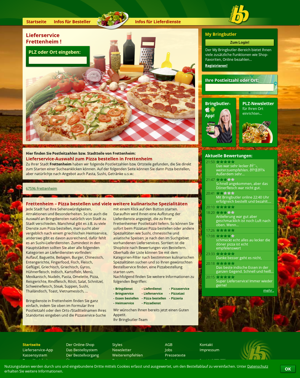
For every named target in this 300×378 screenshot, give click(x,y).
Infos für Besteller (72, 21)
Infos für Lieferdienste (158, 21)
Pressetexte (175, 355)
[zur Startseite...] (239, 14)
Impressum (209, 349)
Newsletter (121, 349)
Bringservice (124, 293)
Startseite (36, 21)
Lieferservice (153, 293)
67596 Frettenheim (41, 188)
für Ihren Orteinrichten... (258, 108)
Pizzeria (177, 298)
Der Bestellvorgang (82, 355)
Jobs (168, 349)
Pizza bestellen (155, 298)
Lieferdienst (153, 289)
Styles (117, 344)
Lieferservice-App (38, 349)
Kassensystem (35, 355)
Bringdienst (124, 289)
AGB (168, 344)
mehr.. (268, 290)
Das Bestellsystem (82, 349)
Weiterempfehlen (127, 355)
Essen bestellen (127, 298)
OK (288, 369)
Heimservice (124, 303)
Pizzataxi (177, 293)
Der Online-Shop (80, 344)
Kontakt (206, 344)
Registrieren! (216, 65)
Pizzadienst (152, 303)
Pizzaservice (180, 289)
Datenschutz (257, 366)
